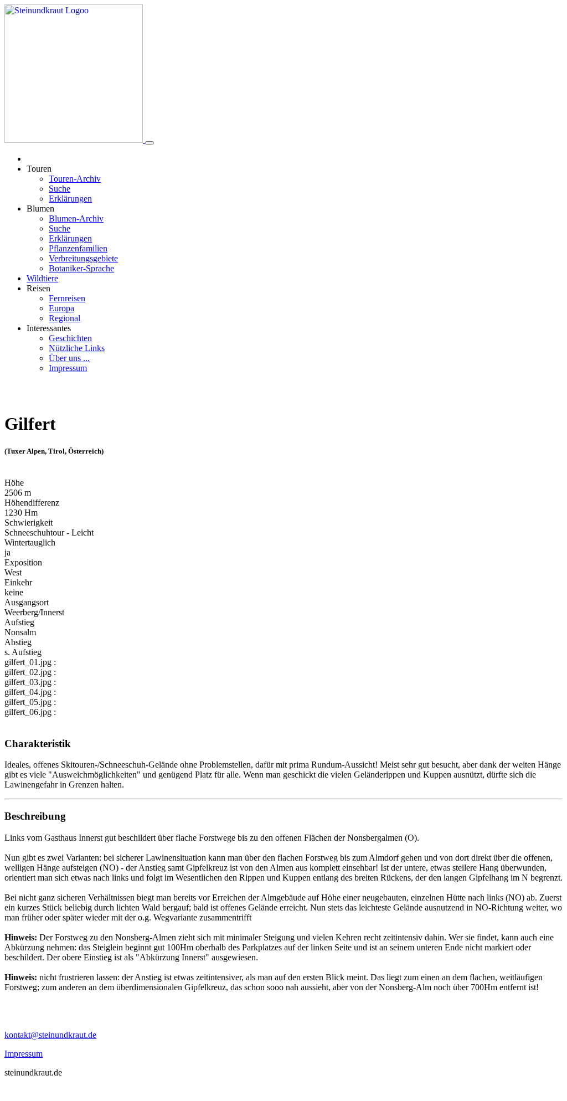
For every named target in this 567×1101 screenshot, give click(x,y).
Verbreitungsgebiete (83, 258)
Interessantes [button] (49, 328)
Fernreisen (67, 298)
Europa (61, 308)
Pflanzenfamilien (78, 248)
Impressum (68, 368)
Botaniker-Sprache (81, 268)
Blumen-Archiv (76, 218)
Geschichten (70, 338)
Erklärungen (70, 198)
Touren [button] (39, 168)
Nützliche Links (77, 348)
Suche (59, 188)
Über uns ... (69, 358)
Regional (64, 318)
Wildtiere (42, 278)
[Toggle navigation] (149, 143)
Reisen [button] (38, 288)
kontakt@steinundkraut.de (50, 1035)
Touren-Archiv (75, 178)
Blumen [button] (40, 208)
